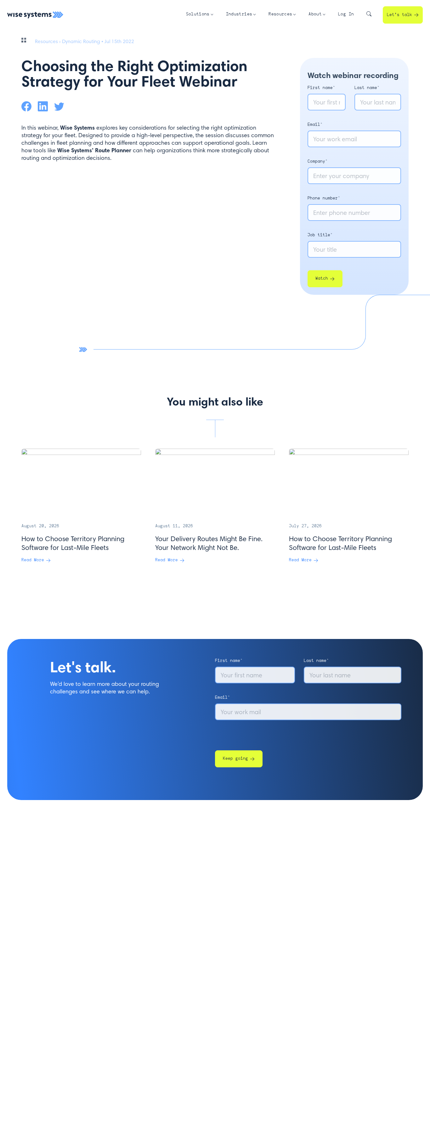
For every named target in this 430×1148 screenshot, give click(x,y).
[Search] (368, 15)
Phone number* (324, 198)
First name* (321, 88)
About (315, 14)
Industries (239, 14)
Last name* (367, 88)
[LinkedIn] (43, 106)
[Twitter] (59, 106)
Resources (280, 14)
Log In (346, 14)
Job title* (320, 235)
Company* (318, 161)
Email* (315, 124)
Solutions (198, 14)
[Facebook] (26, 106)
